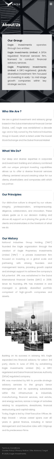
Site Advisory (35, 450)
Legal (45, 450)
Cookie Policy (8, 450)
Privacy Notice (22, 450)
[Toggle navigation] (51, 4)
